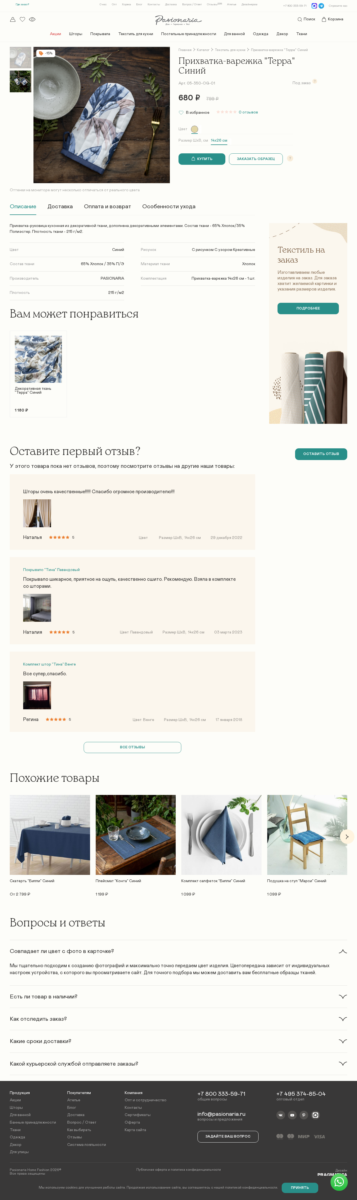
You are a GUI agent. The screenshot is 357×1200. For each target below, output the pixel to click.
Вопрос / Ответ (192, 4)
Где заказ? (22, 4)
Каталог (203, 50)
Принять (300, 1188)
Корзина (335, 19)
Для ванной (234, 34)
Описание (23, 206)
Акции (55, 34)
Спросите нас (338, 5)
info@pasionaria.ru (221, 1114)
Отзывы (214, 4)
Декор (282, 34)
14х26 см (219, 140)
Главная (185, 50)
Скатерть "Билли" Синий (32, 881)
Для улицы (19, 1152)
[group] (194, 129)
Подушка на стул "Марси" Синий (296, 881)
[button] (10, 371)
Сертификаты (138, 1115)
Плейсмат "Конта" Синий (118, 881)
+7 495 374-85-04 (301, 1094)
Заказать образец (256, 159)
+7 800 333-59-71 (295, 5)
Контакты (154, 4)
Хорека (126, 4)
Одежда (260, 34)
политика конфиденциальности (196, 1170)
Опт (114, 4)
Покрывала (100, 34)
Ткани (301, 34)
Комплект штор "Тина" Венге (49, 664)
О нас (103, 4)
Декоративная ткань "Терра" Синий (33, 391)
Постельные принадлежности (188, 34)
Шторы (75, 34)
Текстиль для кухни (135, 34)
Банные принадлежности (33, 1122)
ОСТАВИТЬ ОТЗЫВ (321, 454)
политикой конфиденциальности (251, 1187)
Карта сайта (135, 1130)
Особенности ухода (169, 206)
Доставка (171, 4)
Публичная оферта (151, 1170)
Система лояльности (86, 1145)
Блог (139, 4)
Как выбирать (79, 1130)
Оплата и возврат (107, 206)
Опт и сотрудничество (146, 1100)
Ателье (231, 4)
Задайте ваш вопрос (228, 1136)
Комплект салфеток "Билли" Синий (213, 881)
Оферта (132, 1122)
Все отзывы (132, 747)
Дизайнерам (249, 4)
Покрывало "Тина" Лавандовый (51, 570)
